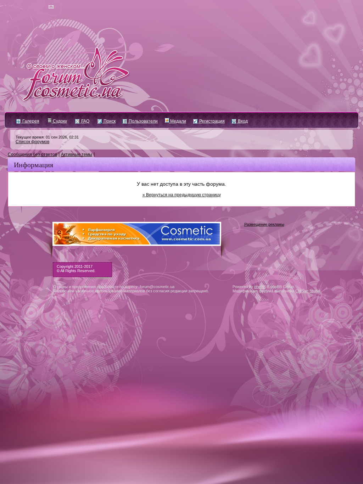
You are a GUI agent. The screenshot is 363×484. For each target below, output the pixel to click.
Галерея (30, 121)
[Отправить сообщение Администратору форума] (30, 7)
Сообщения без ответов (32, 154)
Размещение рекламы (264, 224)
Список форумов (32, 141)
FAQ (84, 121)
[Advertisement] (181, 375)
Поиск (109, 121)
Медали (177, 121)
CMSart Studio (307, 291)
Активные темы (76, 154)
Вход (242, 121)
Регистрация (211, 121)
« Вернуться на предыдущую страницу (182, 194)
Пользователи (143, 121)
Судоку (59, 121)
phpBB (260, 287)
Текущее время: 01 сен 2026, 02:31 (47, 137)
